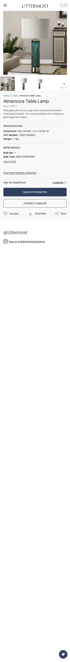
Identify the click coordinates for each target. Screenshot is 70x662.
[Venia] (35, 5)
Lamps (15, 96)
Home (6, 96)
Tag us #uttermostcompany (26, 241)
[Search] (61, 5)
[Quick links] (63, 654)
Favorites (14, 213)
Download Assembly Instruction (20, 173)
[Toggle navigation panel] (5, 5)
